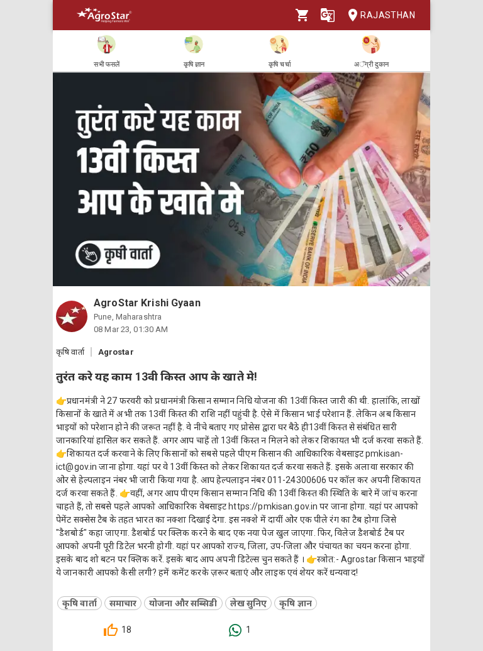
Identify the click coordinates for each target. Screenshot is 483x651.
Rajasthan (387, 15)
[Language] (327, 15)
